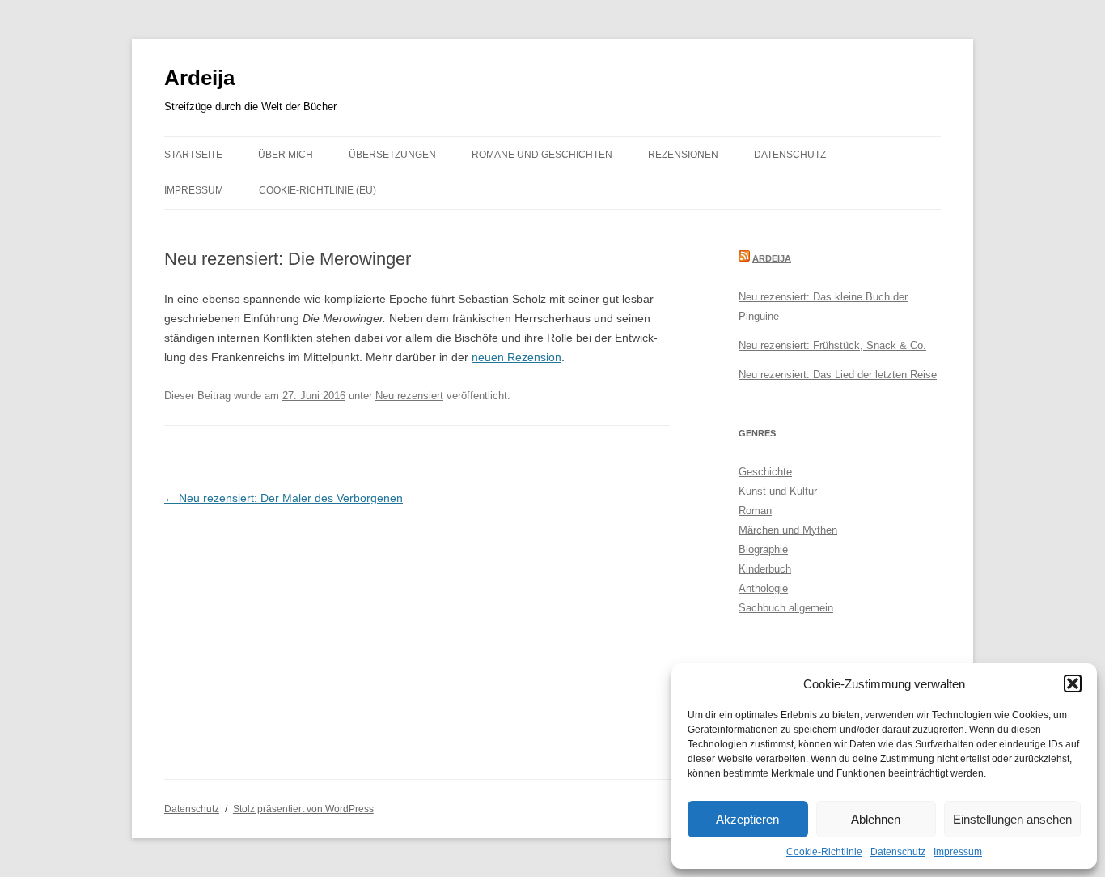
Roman (755, 510)
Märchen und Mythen (788, 530)
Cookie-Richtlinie (824, 852)
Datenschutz (897, 852)
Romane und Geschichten (542, 154)
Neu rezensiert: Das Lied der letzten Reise (838, 374)
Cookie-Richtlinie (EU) (317, 190)
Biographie (763, 549)
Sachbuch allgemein (786, 608)
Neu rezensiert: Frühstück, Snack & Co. (832, 345)
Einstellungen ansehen (1012, 819)
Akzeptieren (747, 819)
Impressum (958, 852)
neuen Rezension (516, 357)
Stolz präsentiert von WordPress (303, 809)
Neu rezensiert (409, 396)
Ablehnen (875, 819)
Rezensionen (683, 154)
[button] (1073, 683)
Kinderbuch (765, 569)
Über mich (285, 154)
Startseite (193, 154)
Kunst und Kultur (778, 491)
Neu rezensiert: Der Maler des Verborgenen (283, 498)
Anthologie (763, 588)
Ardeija (199, 78)
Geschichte (765, 472)
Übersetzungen (392, 154)
